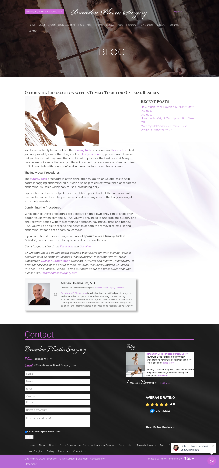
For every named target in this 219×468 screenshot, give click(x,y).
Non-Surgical (146, 25)
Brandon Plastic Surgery (55, 349)
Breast (51, 25)
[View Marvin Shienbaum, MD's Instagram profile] (55, 294)
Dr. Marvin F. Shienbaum (74, 293)
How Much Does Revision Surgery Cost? (167, 106)
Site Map (83, 458)
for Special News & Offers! (44, 431)
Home (31, 25)
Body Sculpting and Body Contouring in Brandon (87, 445)
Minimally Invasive (104, 25)
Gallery (161, 25)
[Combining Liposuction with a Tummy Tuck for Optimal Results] (62, 120)
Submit (29, 436)
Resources (173, 25)
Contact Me (32, 431)
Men (89, 25)
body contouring (93, 154)
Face (81, 25)
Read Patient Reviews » (160, 427)
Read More (168, 362)
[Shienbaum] (109, 12)
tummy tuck (82, 150)
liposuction (119, 150)
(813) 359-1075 (43, 359)
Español (178, 11)
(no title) (146, 110)
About (41, 25)
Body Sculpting (66, 25)
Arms (120, 25)
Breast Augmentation (55, 261)
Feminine (131, 25)
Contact (32, 31)
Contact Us (79, 451)
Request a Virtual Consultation (44, 11)
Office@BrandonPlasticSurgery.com (55, 365)
